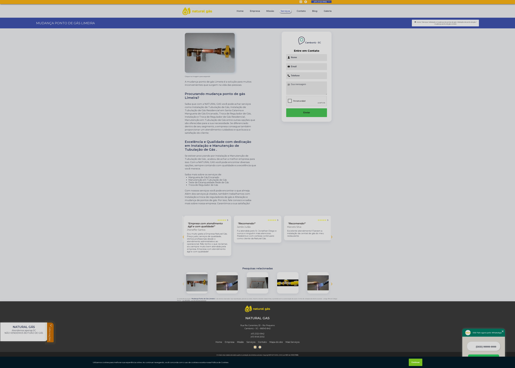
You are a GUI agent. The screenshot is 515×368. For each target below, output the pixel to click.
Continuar (415, 362)
